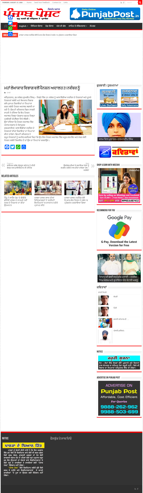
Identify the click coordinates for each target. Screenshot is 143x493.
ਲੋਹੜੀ (116, 297)
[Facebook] (124, 2)
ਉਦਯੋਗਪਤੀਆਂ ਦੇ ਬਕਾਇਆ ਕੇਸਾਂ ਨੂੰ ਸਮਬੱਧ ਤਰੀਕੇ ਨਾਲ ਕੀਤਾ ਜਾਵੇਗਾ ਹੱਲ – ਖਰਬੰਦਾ (75, 167)
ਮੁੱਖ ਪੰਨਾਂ (5, 26)
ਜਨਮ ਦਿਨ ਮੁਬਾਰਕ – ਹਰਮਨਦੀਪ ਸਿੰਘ (116, 139)
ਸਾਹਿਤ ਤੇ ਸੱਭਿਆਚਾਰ (77, 26)
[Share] (10, 34)
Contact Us (56, 2)
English (22, 26)
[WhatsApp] (10, 28)
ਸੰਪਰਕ (92, 26)
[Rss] (121, 2)
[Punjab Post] (32, 13)
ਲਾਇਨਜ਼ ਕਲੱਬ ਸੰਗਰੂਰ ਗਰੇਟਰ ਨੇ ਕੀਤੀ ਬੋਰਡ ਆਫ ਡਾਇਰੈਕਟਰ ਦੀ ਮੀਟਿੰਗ (21, 166)
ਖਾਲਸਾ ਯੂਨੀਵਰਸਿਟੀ (26, 35)
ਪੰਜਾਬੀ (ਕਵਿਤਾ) (119, 331)
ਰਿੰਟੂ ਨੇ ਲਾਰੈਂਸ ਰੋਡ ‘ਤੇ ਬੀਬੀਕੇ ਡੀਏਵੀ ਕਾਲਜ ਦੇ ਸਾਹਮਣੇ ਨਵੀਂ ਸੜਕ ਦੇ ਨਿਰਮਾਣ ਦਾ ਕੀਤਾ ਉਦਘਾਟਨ (15, 202)
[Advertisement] (71, 60)
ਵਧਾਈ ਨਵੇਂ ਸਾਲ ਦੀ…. (121, 319)
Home (29, 2)
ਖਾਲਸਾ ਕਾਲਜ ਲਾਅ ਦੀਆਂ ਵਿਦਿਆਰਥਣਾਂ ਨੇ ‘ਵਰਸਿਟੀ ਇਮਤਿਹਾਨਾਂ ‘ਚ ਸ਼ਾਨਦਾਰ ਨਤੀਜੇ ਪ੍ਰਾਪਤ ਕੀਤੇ (46, 202)
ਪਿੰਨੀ (115, 308)
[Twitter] (10, 23)
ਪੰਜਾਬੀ (8, 93)
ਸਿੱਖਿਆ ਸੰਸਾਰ (36, 26)
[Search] (140, 2)
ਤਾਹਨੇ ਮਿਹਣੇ (102, 292)
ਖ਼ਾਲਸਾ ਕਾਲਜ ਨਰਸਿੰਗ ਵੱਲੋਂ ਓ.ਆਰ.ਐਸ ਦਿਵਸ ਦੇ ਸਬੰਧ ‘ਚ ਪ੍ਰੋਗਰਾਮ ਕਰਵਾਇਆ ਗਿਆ (76, 200)
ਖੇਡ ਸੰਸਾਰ (49, 26)
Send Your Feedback (42, 2)
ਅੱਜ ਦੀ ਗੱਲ (61, 26)
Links (66, 2)
